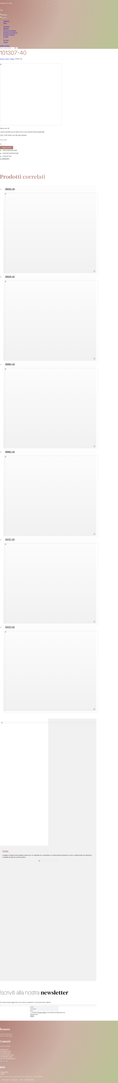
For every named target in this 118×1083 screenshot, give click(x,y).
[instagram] (107, 29)
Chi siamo (89, 10)
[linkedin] (100, 29)
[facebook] (93, 29)
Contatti (88, 24)
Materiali (89, 13)
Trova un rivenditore (93, 15)
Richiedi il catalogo (93, 21)
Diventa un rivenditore (94, 18)
